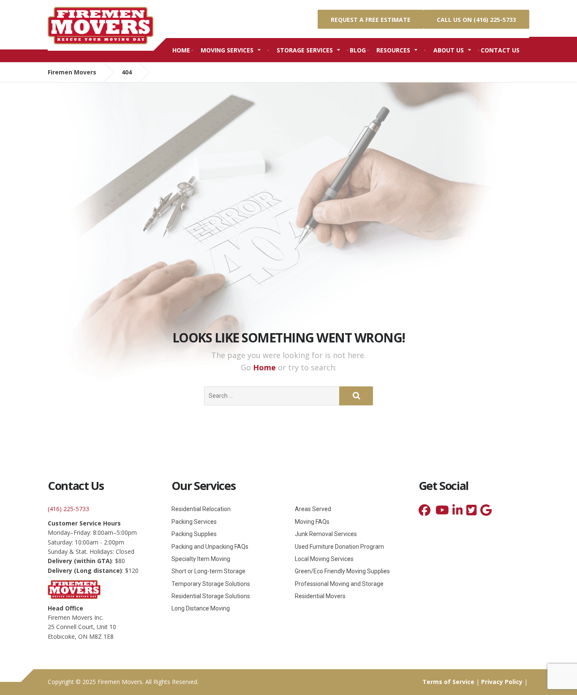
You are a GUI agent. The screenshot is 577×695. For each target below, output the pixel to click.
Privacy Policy (502, 682)
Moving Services (227, 50)
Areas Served (313, 509)
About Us (448, 50)
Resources (393, 50)
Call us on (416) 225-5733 (476, 20)
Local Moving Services (324, 558)
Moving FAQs (312, 521)
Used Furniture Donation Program (339, 546)
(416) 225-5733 (68, 509)
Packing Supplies (194, 534)
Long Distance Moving (200, 608)
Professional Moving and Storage (339, 583)
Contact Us (500, 50)
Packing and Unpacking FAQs (209, 546)
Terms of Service (448, 682)
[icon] (424, 512)
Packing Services (194, 521)
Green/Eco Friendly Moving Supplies (342, 571)
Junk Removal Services (326, 534)
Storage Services (305, 50)
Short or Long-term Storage (208, 571)
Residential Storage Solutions (210, 596)
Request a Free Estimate (371, 20)
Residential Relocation (201, 509)
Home (181, 50)
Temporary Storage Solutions (210, 583)
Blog (358, 50)
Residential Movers (320, 596)
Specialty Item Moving (200, 558)
